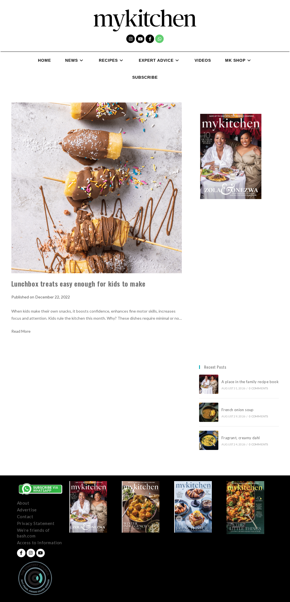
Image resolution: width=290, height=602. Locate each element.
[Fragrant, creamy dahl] (208, 440)
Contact (25, 516)
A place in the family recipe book (250, 381)
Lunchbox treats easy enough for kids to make (78, 283)
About (23, 502)
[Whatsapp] (159, 39)
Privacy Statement (36, 523)
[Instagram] (130, 39)
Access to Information (39, 542)
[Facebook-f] (150, 39)
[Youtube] (140, 39)
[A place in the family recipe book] (208, 384)
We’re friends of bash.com (33, 533)
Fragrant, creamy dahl (240, 438)
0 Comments (258, 388)
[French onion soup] (208, 412)
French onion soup (238, 409)
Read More (21, 331)
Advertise (27, 509)
